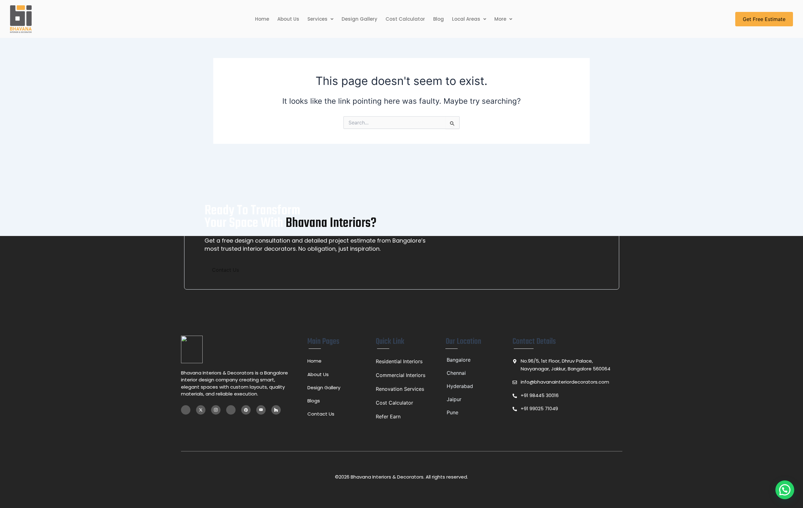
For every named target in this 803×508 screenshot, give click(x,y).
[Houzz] (276, 410)
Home (262, 19)
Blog (438, 19)
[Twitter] (200, 410)
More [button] (500, 19)
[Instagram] (216, 410)
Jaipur (454, 399)
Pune (452, 412)
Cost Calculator (405, 19)
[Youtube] (261, 410)
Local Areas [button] (466, 19)
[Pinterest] (246, 410)
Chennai (456, 373)
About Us (288, 19)
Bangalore (459, 360)
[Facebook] (185, 410)
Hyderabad (460, 386)
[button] (320, 19)
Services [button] (317, 19)
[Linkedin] (231, 410)
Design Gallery (359, 19)
